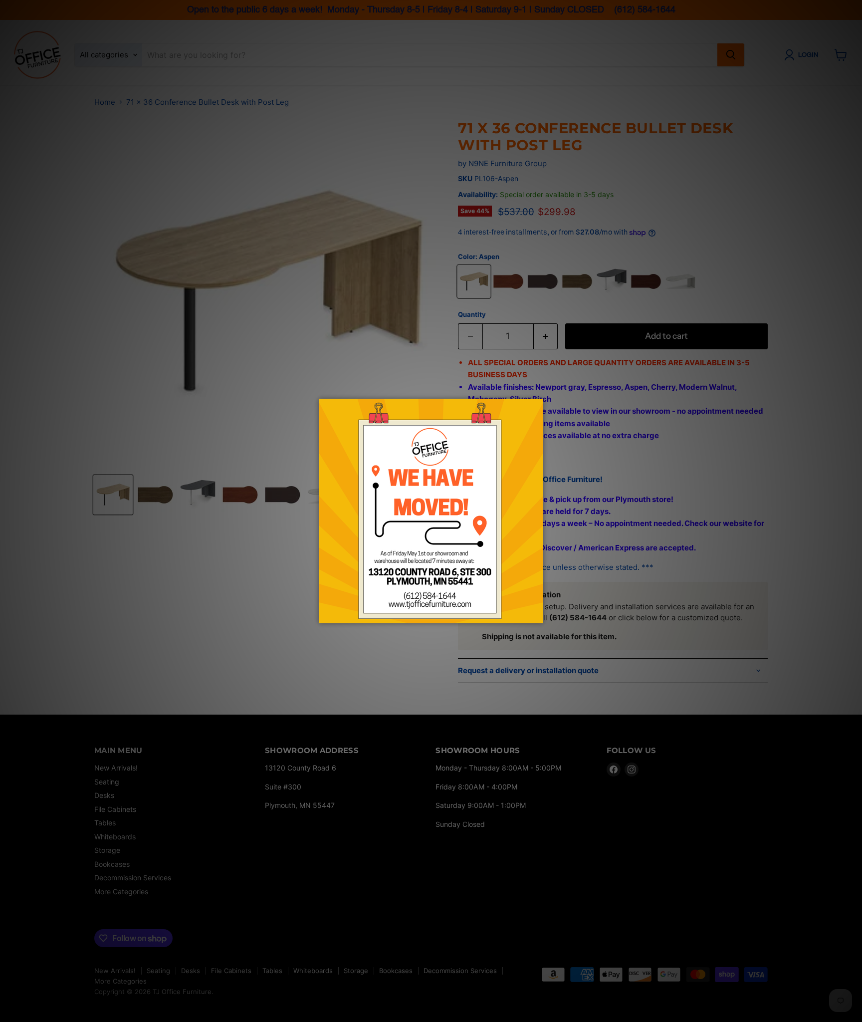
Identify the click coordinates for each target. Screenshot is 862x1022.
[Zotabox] (536, 614)
